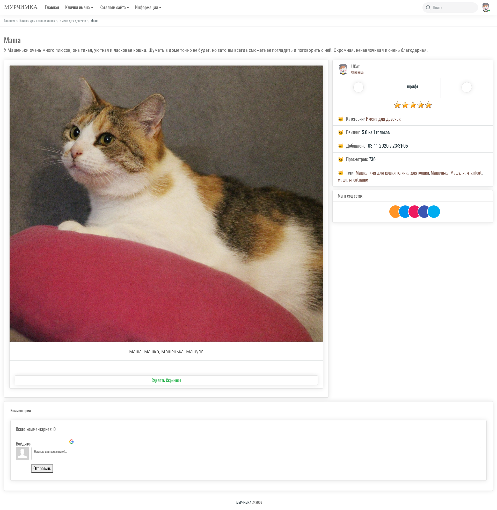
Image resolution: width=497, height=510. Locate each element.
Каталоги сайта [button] (112, 7)
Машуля (457, 172)
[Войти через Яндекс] (63, 442)
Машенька (440, 172)
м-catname (358, 179)
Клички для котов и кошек (37, 20)
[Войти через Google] (71, 442)
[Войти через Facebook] (54, 442)
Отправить (42, 468)
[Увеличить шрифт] (358, 87)
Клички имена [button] (77, 7)
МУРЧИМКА (243, 502)
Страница (357, 72)
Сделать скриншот (166, 380)
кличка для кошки (413, 172)
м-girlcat (474, 172)
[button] (485, 7)
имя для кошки (382, 172)
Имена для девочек (73, 20)
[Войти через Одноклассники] (80, 442)
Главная (52, 7)
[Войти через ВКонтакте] (45, 442)
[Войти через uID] (36, 442)
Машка (362, 172)
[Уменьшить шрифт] (467, 87)
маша (342, 179)
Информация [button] (146, 7)
